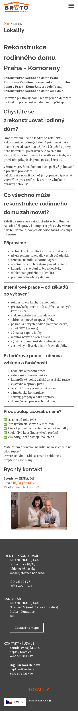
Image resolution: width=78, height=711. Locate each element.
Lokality (39, 689)
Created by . (39, 700)
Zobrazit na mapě (27, 627)
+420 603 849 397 (27, 487)
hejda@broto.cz (23, 483)
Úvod (6, 23)
